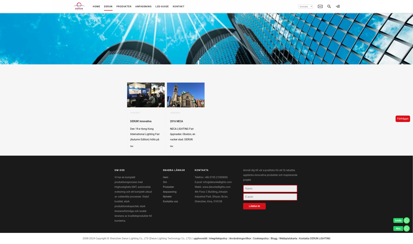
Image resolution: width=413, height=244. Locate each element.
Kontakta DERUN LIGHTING (314, 238)
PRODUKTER (124, 6)
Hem (165, 177)
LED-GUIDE (162, 6)
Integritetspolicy (218, 238)
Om (165, 182)
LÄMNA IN (254, 206)
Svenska (304, 6)
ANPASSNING (143, 6)
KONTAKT (179, 6)
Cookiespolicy (261, 238)
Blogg (274, 238)
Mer (131, 146)
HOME (96, 6)
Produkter (168, 186)
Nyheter (167, 196)
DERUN (108, 6)
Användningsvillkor (240, 238)
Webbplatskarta (288, 238)
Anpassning (169, 191)
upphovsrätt (200, 238)
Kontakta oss (170, 201)
